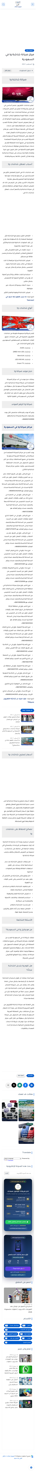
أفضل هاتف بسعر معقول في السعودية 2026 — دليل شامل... (27, 1136)
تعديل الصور (11, 1334)
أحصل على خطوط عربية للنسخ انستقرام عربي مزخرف (12, 1382)
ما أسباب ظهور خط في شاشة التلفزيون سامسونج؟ (12, 743)
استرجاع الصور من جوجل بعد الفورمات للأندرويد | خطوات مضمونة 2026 (18, 1309)
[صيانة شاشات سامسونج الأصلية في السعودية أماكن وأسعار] (27, 730)
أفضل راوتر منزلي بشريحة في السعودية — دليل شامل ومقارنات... (26, 1114)
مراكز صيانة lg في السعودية (18, 427)
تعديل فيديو (18, 1342)
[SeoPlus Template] (32, 1456)
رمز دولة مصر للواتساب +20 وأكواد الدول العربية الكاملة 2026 (11, 1371)
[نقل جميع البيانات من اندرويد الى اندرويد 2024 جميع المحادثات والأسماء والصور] (25, 1393)
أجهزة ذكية (29, 50)
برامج (27, 1325)
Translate (10, 1160)
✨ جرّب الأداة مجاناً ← (18, 1268)
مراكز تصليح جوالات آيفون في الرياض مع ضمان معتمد (11, 719)
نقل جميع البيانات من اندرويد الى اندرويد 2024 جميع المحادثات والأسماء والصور (11, 1394)
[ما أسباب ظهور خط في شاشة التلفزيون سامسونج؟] (27, 741)
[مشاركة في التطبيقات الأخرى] (8, 1085)
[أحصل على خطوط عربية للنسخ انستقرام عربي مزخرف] (25, 1381)
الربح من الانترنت (18, 1330)
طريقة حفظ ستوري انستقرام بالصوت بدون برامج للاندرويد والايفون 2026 (11, 1405)
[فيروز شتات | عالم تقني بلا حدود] (18, 4)
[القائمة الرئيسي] (32, 4)
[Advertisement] (18, 30)
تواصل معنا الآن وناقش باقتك (17, 1222)
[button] (25, 1085)
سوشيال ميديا (12, 1325)
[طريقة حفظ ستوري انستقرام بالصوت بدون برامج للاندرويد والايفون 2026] (25, 1404)
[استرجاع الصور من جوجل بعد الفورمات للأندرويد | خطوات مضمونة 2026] (25, 1358)
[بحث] (3, 4)
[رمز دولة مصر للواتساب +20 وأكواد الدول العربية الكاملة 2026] (25, 1370)
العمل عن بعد (12, 1338)
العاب (27, 1338)
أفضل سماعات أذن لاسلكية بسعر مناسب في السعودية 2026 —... (10, 1114)
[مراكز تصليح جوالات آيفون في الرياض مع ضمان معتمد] (27, 718)
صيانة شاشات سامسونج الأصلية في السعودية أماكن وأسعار (11, 731)
